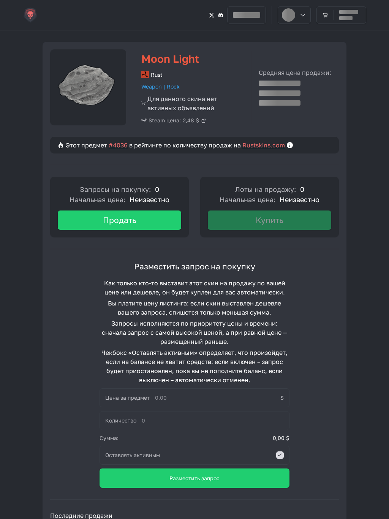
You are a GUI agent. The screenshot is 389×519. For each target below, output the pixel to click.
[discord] (220, 15)
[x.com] (211, 15)
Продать (119, 220)
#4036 (118, 145)
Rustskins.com (263, 145)
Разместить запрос (194, 478)
